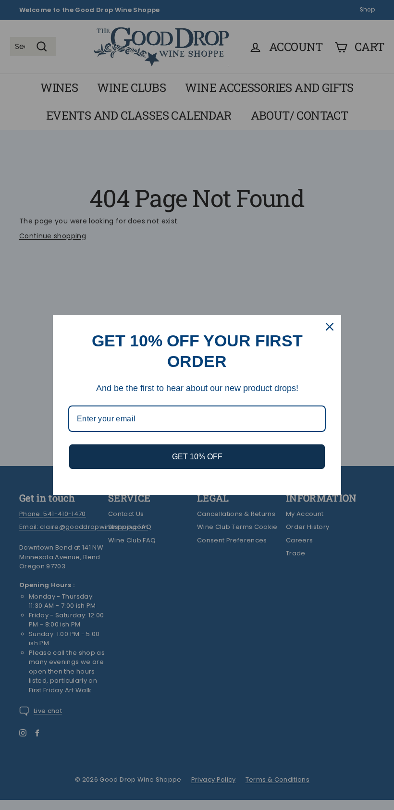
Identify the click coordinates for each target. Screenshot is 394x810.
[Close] (329, 326)
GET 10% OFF (197, 457)
